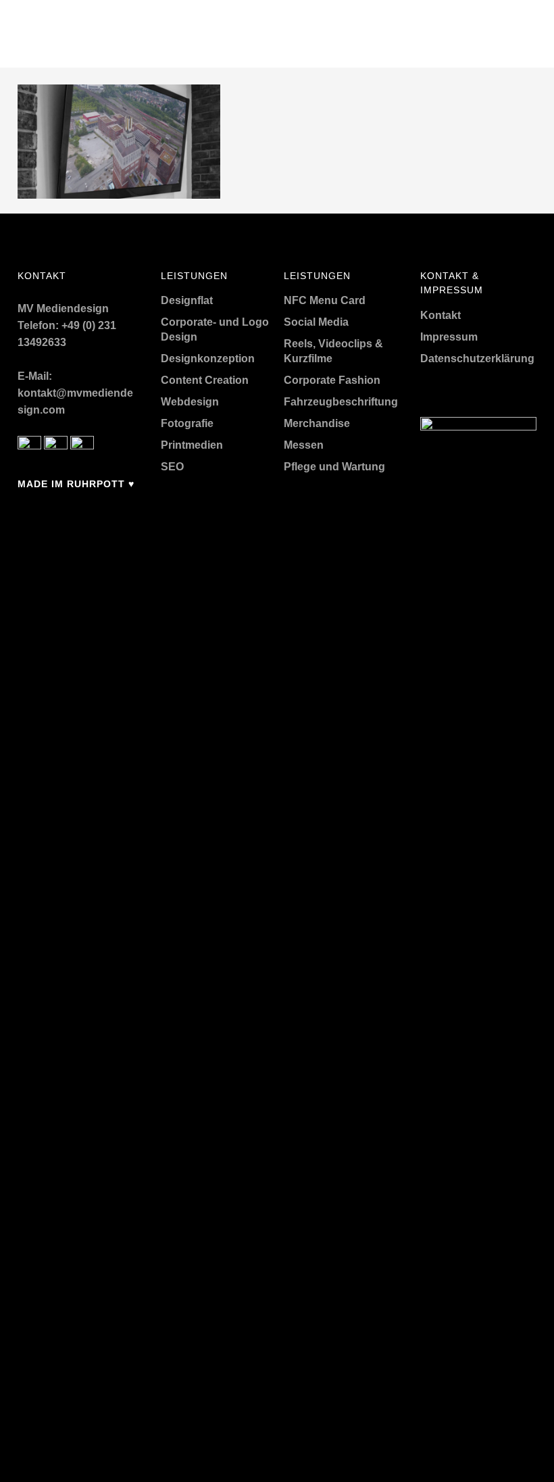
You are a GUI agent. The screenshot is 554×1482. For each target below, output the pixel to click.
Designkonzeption (208, 358)
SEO (172, 466)
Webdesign (190, 401)
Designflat (187, 300)
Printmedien (192, 445)
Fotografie (187, 423)
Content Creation (205, 380)
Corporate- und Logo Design (215, 329)
